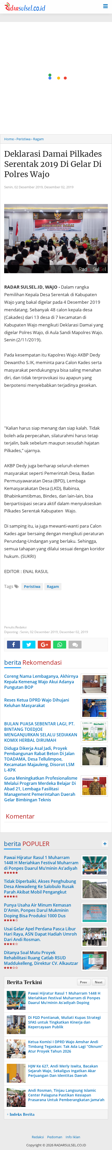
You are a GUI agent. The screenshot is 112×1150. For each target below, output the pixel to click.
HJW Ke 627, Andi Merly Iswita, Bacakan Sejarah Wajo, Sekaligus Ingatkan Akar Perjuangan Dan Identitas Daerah (63, 1071)
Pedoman (54, 1137)
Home (9, 139)
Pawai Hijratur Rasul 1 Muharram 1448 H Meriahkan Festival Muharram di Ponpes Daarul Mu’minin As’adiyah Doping (41, 866)
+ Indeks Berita (20, 1114)
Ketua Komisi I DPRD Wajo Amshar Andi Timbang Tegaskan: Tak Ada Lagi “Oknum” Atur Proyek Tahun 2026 (65, 1046)
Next (98, 982)
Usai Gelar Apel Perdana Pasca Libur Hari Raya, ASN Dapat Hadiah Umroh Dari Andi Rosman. (40, 934)
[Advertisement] (56, 78)
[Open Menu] (105, 6)
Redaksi (38, 1137)
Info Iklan (73, 1137)
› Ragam (37, 139)
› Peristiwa (22, 139)
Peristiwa (32, 586)
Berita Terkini (24, 982)
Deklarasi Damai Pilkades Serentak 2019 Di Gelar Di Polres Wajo (53, 164)
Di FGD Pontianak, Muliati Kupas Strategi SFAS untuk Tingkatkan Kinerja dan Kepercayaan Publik (64, 1022)
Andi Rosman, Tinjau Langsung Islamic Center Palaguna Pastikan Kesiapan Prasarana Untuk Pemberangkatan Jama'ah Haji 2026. (66, 1097)
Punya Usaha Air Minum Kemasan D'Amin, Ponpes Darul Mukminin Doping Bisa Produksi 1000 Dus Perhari (37, 913)
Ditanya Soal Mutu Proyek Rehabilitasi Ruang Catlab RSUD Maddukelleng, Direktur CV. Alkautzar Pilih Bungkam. (41, 961)
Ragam (53, 586)
